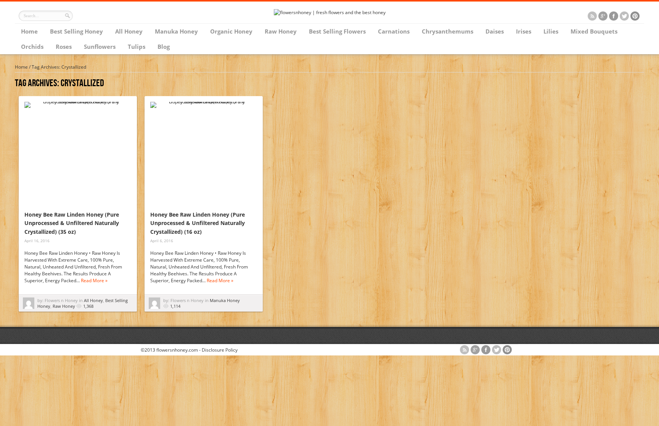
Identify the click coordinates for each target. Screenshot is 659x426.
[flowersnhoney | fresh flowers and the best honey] (330, 12)
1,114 (175, 306)
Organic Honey (231, 31)
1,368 (88, 306)
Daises (494, 31)
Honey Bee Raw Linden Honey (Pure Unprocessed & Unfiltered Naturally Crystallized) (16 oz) (197, 223)
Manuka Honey (176, 31)
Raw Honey (281, 31)
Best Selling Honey (76, 31)
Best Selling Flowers (337, 31)
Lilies (550, 31)
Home (29, 31)
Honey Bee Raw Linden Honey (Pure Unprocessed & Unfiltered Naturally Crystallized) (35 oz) (71, 223)
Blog (164, 46)
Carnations (394, 31)
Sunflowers (100, 46)
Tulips (136, 46)
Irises (523, 31)
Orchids (32, 46)
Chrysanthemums (447, 31)
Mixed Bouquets (594, 31)
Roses (64, 46)
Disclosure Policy (220, 350)
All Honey (129, 31)
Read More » (94, 280)
